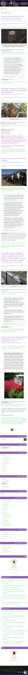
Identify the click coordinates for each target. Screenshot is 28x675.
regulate (20, 422)
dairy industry (17, 245)
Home (2, 668)
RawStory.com (5, 512)
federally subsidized (20, 329)
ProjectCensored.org (6, 502)
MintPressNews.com (6, 514)
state (2, 423)
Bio (8, 668)
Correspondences (18, 94)
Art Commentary (5, 459)
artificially (20, 418)
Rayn (3, 20)
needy (12, 151)
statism (4, 423)
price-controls (11, 422)
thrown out (23, 151)
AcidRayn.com (7, 671)
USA (15, 423)
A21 (3, 538)
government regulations (8, 246)
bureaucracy (24, 418)
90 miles (8, 329)
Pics (10, 668)
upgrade (8, 331)
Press (3, 471)
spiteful (19, 151)
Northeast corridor (9, 330)
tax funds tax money (16, 330)
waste (5, 153)
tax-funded (22, 330)
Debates (4, 465)
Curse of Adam (5, 583)
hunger (14, 246)
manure (21, 81)
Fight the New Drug (6, 534)
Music (3, 469)
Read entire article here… (9, 76)
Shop (14, 670)
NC (23, 81)
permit (14, 151)
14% (4, 417)
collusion (5, 245)
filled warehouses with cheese (10, 199)
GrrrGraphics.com (5, 549)
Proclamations (5, 461)
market (23, 421)
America (19, 417)
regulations (24, 422)
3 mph (5, 329)
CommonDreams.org (6, 516)
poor (17, 151)
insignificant (3, 330)
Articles (3, 455)
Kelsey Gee (6, 195)
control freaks (17, 149)
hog (6, 81)
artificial (16, 418)
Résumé (8, 670)
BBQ (14, 149)
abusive (12, 417)
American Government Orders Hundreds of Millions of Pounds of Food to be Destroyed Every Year (14, 339)
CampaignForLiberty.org (7, 525)
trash (9, 423)
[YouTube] (22, 672)
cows (8, 245)
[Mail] (18, 672)
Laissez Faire (18, 246)
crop (2, 421)
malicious (5, 151)
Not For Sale (4, 532)
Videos (17, 668)
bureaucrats (3, 420)
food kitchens (22, 149)
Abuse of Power (8, 417)
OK (25, 439)
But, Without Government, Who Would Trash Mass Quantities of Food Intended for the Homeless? (13, 90)
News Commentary (18, 20)
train (6, 331)
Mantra (16, 671)
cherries (7, 420)
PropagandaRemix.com (7, 551)
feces (5, 81)
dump (7, 421)
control (13, 420)
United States (12, 423)
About (5, 668)
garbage (2, 150)
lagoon (18, 81)
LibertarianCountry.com (7, 547)
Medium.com (5, 508)
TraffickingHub (5, 536)
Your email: (3, 479)
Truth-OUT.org (5, 506)
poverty (23, 246)
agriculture (16, 417)
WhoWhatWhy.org (6, 521)
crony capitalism (12, 245)
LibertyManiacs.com (6, 545)
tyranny (2, 153)
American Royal (6, 149)
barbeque (11, 149)
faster (16, 329)
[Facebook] (20, 672)
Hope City (9, 150)
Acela (10, 329)
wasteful (14, 331)
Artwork (4, 467)
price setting (7, 422)
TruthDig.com (5, 504)
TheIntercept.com (5, 523)
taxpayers (3, 331)
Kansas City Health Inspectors (17, 150)
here (22, 347)
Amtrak (13, 329)
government (16, 421)
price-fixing (3, 247)
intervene (20, 421)
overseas (2, 422)
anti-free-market (8, 418)
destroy (4, 421)
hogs (8, 81)
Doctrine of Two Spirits (7, 628)
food (21, 245)
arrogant (13, 418)
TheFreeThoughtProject (7, 500)
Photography (3, 670)
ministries (9, 151)
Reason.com (4, 510)
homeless (6, 150)
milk (21, 246)
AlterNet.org (4, 519)
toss (6, 423)
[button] (25, 672)
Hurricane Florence (13, 81)
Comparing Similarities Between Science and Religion (13, 626)
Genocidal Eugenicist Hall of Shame (9, 620)
